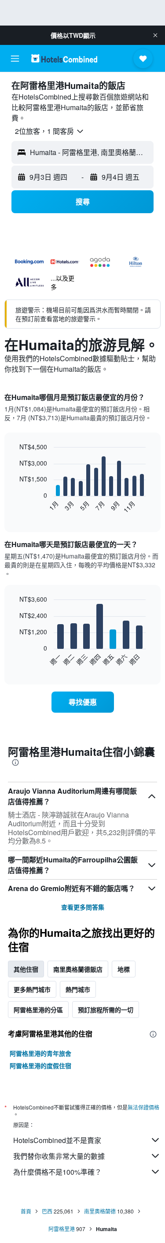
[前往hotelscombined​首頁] (64, 58)
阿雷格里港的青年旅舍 (40, 1053)
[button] (155, 35)
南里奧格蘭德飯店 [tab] (78, 969)
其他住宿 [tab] (26, 969)
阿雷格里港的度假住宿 (40, 1065)
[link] (82, 702)
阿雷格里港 (61, 1228)
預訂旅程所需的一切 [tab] (105, 1009)
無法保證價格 (143, 1107)
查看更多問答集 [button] (82, 907)
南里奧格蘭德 (100, 1211)
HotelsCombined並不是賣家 (57, 1140)
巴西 (47, 1211)
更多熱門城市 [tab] (32, 989)
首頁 (26, 1211)
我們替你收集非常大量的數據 (59, 1156)
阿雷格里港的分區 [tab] (38, 1009)
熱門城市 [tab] (78, 989)
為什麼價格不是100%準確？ (57, 1172)
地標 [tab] (123, 969)
